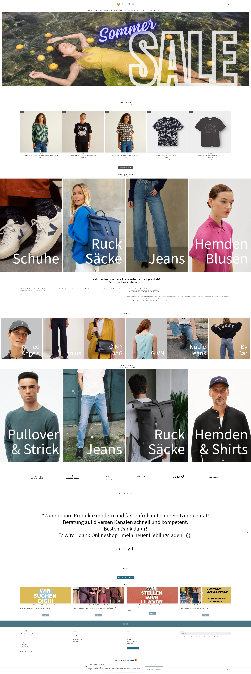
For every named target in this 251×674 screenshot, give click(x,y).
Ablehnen (158, 669)
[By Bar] (229, 338)
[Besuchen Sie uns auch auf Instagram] (127, 624)
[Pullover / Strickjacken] (31, 415)
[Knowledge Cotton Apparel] (107, 477)
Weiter (45, 615)
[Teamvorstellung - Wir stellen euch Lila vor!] (152, 595)
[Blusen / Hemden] (31, 225)
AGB (127, 635)
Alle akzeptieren (154, 664)
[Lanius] (63, 338)
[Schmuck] (157, 225)
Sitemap (128, 637)
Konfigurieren (150, 669)
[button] (4, 55)
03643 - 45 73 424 (27, 646)
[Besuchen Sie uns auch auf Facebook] (124, 624)
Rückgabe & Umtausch (78, 637)
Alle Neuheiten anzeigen (125, 167)
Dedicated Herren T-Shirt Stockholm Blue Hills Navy (167, 155)
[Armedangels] (21, 338)
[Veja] (178, 476)
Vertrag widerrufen (133, 648)
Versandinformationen (78, 639)
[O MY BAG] (104, 338)
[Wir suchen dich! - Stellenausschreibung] (45, 595)
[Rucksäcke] (157, 415)
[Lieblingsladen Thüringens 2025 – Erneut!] (98, 595)
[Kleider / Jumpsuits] (94, 225)
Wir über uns (76, 632)
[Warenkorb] (228, 4)
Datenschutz (129, 632)
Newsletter (75, 641)
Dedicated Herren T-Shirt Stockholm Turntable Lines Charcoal (210, 155)
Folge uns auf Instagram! (125, 577)
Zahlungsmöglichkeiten (78, 635)
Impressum (129, 639)
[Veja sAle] (125, 55)
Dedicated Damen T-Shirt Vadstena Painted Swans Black (83, 155)
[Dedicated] (213, 477)
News (125, 584)
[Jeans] (94, 415)
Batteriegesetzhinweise (132, 641)
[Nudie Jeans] (187, 338)
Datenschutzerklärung (197, 636)
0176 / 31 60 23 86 (44, 649)
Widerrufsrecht (130, 643)
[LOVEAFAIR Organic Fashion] (125, 4)
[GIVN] (146, 338)
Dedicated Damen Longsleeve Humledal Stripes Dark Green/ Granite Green (41, 155)
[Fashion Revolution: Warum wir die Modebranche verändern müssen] (205, 595)
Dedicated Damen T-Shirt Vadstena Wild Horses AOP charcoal (125, 155)
